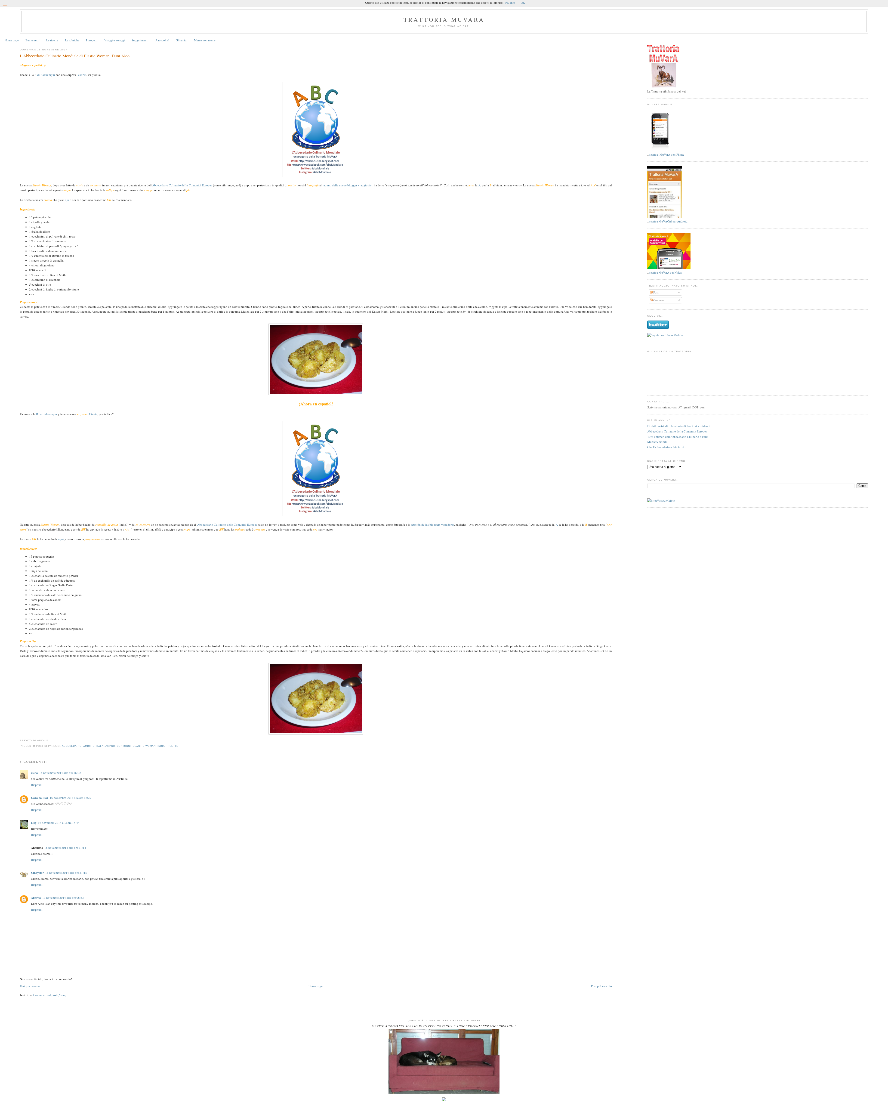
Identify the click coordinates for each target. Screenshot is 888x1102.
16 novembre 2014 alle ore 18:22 (60, 773)
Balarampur (105, 746)
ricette (172, 746)
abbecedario (72, 746)
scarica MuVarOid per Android (668, 221)
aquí (61, 539)
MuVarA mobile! (657, 442)
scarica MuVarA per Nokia (665, 272)
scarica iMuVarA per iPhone (666, 154)
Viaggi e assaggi (114, 40)
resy (34, 822)
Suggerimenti (140, 40)
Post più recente (30, 986)
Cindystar (37, 872)
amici (87, 746)
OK (523, 2)
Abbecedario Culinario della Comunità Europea (182, 185)
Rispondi (37, 785)
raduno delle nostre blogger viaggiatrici (348, 185)
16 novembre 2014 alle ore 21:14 (65, 848)
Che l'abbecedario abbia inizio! (666, 447)
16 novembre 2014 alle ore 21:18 (66, 872)
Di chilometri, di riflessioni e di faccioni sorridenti (678, 426)
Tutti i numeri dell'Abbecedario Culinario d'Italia (677, 437)
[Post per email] (49, 740)
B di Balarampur (44, 75)
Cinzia (82, 75)
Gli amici (181, 40)
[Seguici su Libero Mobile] (665, 335)
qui (67, 200)
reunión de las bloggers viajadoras (432, 524)
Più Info (510, 2)
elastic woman (144, 746)
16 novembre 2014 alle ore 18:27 (70, 798)
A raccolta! (162, 40)
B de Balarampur (46, 414)
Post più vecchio (601, 986)
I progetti (92, 40)
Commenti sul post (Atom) (49, 995)
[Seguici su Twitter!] (658, 328)
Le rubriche (72, 40)
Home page (12, 40)
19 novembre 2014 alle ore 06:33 (63, 897)
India (161, 746)
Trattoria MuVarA (444, 19)
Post (656, 292)
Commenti (659, 300)
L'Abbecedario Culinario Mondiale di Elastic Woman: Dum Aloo (75, 56)
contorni (124, 746)
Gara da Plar (39, 797)
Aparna (36, 897)
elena (34, 772)
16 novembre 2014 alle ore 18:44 (59, 823)
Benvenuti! (32, 40)
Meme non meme (205, 40)
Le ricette (52, 40)
